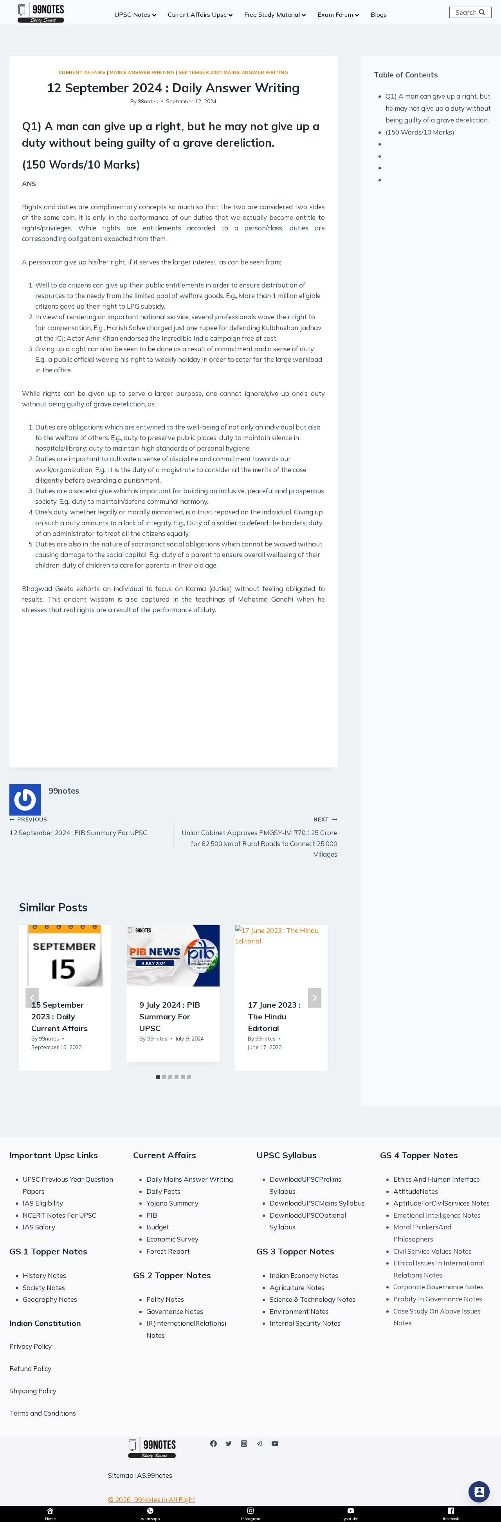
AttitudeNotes (415, 1191)
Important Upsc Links (53, 1155)
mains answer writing (142, 72)
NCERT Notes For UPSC (60, 1215)
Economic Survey (172, 1239)
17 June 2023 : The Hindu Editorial (274, 1016)
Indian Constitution (45, 1323)
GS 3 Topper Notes (295, 1251)
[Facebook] (213, 1443)
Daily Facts (163, 1191)
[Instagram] (244, 1443)
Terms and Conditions (42, 1413)
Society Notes (44, 1287)
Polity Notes (165, 1299)
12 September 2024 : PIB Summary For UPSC (78, 826)
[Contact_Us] (479, 1491)
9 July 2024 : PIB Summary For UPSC (169, 1016)
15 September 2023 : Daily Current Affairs (59, 1016)
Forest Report (168, 1251)
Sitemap (120, 1475)
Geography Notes (50, 1299)
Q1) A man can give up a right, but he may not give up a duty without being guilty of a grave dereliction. (438, 108)
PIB (151, 1215)
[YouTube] (274, 1443)
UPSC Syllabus (286, 1155)
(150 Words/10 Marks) (420, 132)
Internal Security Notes (305, 1323)
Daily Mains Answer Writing (189, 1179)
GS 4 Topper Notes (419, 1155)
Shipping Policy (32, 1391)
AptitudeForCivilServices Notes (441, 1203)
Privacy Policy (30, 1346)
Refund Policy (30, 1368)
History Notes (44, 1275)
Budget (157, 1227)
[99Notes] (40, 12)
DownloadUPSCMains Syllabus (317, 1203)
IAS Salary (39, 1227)
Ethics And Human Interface (436, 1179)
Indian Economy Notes (304, 1275)
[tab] (158, 1077)
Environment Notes (299, 1311)
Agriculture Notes (297, 1287)
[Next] (314, 998)
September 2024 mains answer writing (233, 72)
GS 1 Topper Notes (48, 1251)
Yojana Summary (172, 1203)
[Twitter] (229, 1443)
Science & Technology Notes (312, 1299)
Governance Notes (174, 1311)
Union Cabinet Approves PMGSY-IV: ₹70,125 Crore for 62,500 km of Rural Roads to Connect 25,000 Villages (259, 837)
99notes (148, 101)
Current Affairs (82, 72)
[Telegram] (259, 1443)
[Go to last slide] (32, 998)
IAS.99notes (153, 1475)
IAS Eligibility (43, 1203)
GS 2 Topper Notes (172, 1275)
